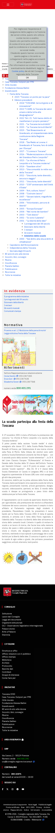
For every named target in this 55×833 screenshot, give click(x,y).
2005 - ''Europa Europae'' (31, 208)
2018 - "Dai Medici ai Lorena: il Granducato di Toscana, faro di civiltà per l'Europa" (36, 145)
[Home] (15, 593)
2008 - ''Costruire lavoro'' (31, 193)
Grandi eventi (11, 91)
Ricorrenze (10, 272)
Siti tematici (35, 810)
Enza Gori (8, 379)
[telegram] (18, 789)
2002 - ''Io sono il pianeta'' (31, 217)
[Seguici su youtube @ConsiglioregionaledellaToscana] (23, 789)
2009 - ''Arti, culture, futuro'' (32, 190)
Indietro (49, 69)
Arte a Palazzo (9, 631)
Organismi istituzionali (12, 622)
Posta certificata (12, 807)
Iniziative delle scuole (35, 236)
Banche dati (7, 669)
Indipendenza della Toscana (23, 248)
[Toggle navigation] (8, 4)
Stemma (6, 635)
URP (6, 748)
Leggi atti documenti (11, 619)
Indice (26, 810)
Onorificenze (11, 263)
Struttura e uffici (9, 650)
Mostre (8, 260)
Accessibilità (47, 810)
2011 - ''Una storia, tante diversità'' (35, 181)
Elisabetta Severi (11, 381)
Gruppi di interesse (10, 675)
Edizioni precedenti (23, 100)
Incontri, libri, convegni (15, 257)
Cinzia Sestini (9, 376)
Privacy (39, 807)
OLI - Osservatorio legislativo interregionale (22, 625)
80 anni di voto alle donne (17, 254)
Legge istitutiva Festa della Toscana (20, 333)
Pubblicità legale (45, 804)
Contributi (6, 672)
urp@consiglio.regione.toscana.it (17, 761)
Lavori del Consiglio (11, 616)
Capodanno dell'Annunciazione (24, 245)
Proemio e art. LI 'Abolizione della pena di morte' (25, 330)
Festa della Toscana (19, 94)
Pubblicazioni (11, 269)
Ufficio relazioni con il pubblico (16, 654)
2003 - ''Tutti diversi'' (29, 214)
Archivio (5, 663)
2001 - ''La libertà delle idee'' (33, 220)
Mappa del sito (16, 810)
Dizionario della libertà (34, 227)
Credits (27, 820)
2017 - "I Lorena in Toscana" (32, 151)
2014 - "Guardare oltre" (30, 166)
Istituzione (7, 613)
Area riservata (13, 739)
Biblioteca (6, 660)
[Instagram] (12, 789)
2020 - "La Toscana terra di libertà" (35, 127)
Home (4, 63)
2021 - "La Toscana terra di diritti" (35, 124)
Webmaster (37, 820)
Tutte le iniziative (13, 275)
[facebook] (2, 789)
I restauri (28, 229)
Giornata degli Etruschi (20, 251)
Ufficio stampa (8, 657)
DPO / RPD (30, 807)
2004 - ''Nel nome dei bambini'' (34, 211)
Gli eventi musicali (32, 233)
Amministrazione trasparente (15, 804)
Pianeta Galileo (12, 266)
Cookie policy (18, 71)
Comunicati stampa (12, 311)
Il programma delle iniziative (16, 296)
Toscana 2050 (8, 694)
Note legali (32, 804)
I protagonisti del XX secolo (37, 223)
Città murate (11, 85)
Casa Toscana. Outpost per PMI (19, 82)
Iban (23, 807)
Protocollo (7, 666)
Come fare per (9, 678)
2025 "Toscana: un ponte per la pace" (32, 97)
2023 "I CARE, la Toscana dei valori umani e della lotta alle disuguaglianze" (35, 112)
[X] (7, 789)
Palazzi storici (8, 628)
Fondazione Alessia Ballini (17, 88)
